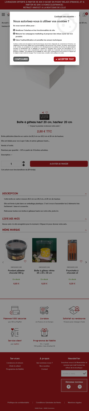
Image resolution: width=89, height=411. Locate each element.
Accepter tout (65, 59)
